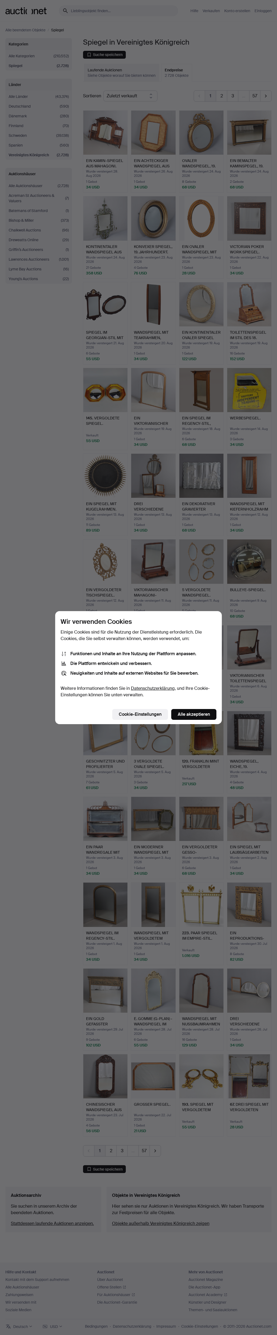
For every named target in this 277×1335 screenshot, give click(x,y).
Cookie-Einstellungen (140, 714)
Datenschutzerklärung (153, 688)
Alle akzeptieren (194, 714)
